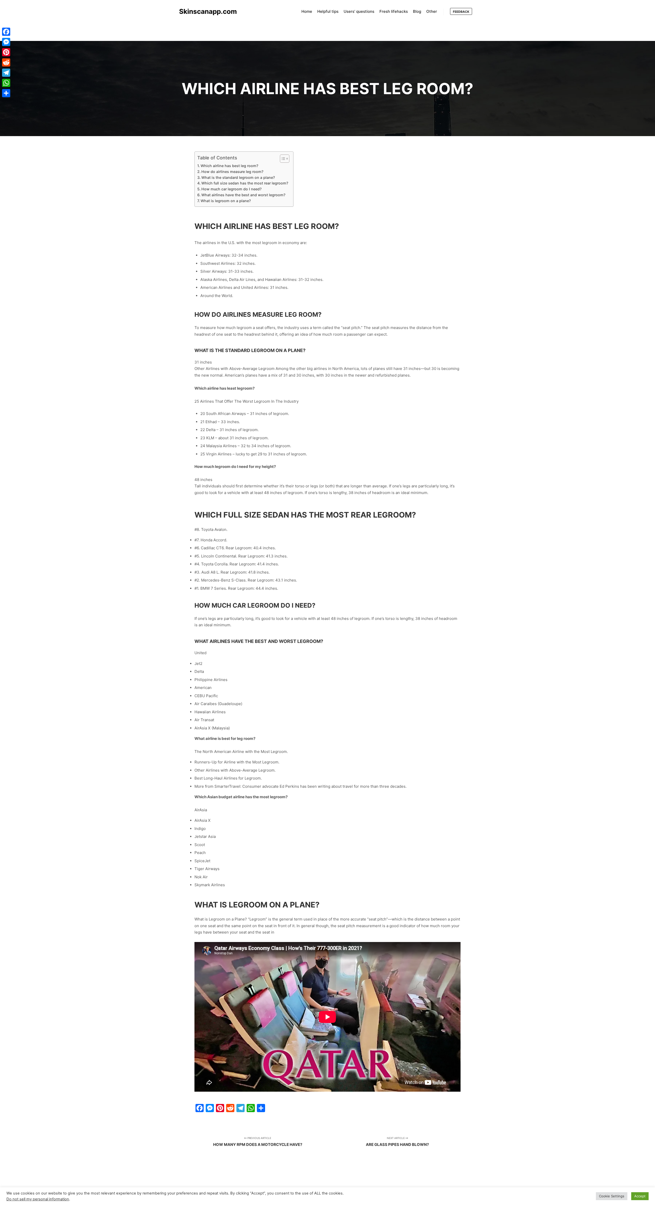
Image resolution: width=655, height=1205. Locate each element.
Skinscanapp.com (204, 11)
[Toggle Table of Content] (282, 158)
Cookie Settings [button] (611, 1196)
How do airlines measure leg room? (232, 171)
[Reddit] (6, 62)
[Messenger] (6, 42)
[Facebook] (6, 32)
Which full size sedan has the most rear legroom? (244, 183)
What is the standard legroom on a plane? (238, 177)
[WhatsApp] (6, 83)
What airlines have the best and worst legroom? (243, 195)
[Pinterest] (6, 52)
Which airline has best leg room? (229, 165)
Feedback (461, 12)
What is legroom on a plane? (226, 201)
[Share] (6, 93)
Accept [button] (640, 1196)
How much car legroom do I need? (231, 189)
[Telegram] (6, 73)
